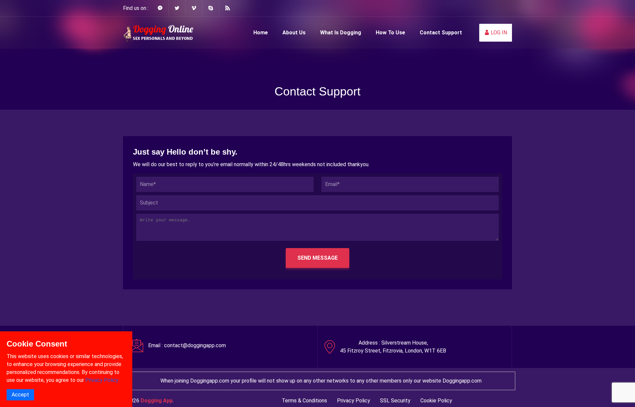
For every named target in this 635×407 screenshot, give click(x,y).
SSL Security (395, 400)
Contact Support (441, 32)
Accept (20, 394)
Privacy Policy (353, 400)
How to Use (390, 32)
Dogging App (157, 400)
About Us (294, 32)
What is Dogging (340, 32)
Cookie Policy (436, 400)
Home (260, 32)
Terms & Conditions (304, 400)
